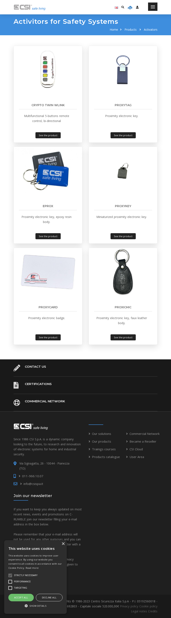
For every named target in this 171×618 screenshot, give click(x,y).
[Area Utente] (130, 7)
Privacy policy (129, 606)
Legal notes (139, 611)
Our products (101, 441)
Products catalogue (106, 457)
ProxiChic (123, 307)
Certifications (38, 384)
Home (114, 29)
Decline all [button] (49, 597)
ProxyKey (123, 206)
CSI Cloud (136, 449)
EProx (48, 206)
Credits (152, 611)
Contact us (35, 367)
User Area (137, 457)
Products (130, 29)
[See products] (48, 70)
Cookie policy (148, 606)
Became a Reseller (143, 441)
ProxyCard (48, 307)
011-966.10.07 (32, 476)
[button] (35, 605)
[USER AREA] (137, 7)
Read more (32, 567)
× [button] (63, 543)
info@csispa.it (33, 484)
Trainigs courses (104, 449)
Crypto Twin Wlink (48, 105)
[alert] (35, 577)
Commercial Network (45, 401)
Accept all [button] (21, 597)
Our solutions (101, 434)
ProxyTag (123, 105)
